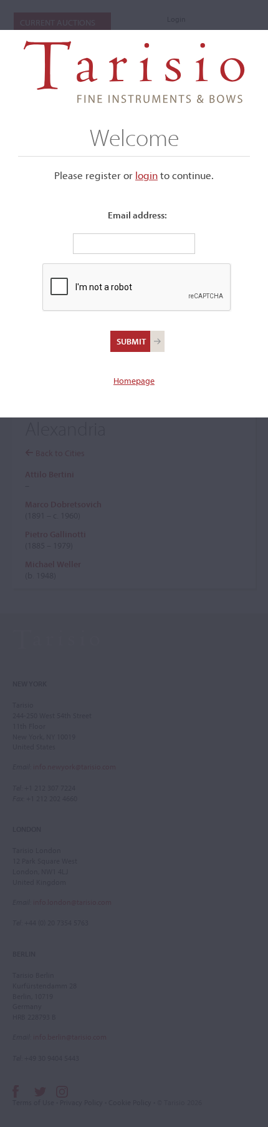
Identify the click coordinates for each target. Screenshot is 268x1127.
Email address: (137, 215)
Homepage (134, 380)
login (146, 175)
